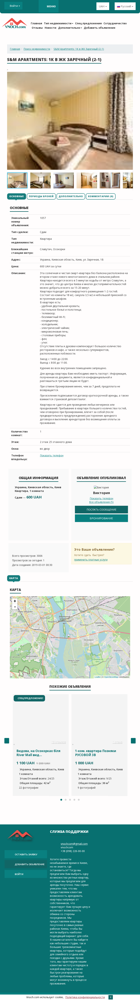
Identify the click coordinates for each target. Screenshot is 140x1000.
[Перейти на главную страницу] (14, 24)
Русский (126, 6)
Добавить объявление (99, 27)
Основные (16, 196)
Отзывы (37, 27)
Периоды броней (41, 196)
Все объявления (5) (101, 502)
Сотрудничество (115, 23)
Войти (14, 5)
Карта (13, 578)
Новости (50, 27)
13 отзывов (59, 742)
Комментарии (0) (100, 196)
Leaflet (97, 677)
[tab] (16, 196)
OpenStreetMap (111, 677)
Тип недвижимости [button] (57, 23)
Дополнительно (71, 196)
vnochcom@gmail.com (74, 843)
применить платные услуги (91, 559)
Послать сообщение (101, 509)
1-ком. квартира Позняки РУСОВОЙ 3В (95, 753)
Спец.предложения (88, 23)
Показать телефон (51, 455)
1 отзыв (117, 742)
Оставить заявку (26, 854)
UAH (102, 6)
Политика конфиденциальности (85, 997)
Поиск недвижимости (37, 49)
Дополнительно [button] (69, 27)
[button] (130, 75)
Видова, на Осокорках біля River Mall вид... (38, 753)
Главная (36, 23)
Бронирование (101, 518)
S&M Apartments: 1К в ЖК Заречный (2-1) (79, 49)
